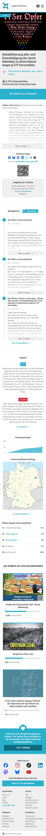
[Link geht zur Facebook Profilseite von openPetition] (6, 765)
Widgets (28, 797)
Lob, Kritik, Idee (8, 805)
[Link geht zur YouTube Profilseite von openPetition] (29, 772)
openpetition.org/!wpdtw (25, 161)
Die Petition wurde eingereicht (20, 220)
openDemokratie (31, 800)
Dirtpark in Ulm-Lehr (23, 654)
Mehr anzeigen (21, 146)
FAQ (26, 795)
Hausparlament (31, 803)
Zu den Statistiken (20, 514)
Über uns (5, 795)
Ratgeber (5, 816)
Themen (5, 824)
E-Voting (28, 805)
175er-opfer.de (11, 534)
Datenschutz (30, 821)
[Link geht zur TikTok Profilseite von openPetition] (29, 765)
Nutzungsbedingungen (34, 819)
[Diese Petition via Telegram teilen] (30, 158)
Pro (23, 364)
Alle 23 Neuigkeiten (20, 343)
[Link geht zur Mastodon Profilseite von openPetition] (6, 772)
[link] (42, 6)
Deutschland (26, 191)
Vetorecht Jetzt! (31, 808)
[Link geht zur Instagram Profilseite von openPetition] (17, 765)
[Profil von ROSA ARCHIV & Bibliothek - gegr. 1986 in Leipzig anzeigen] (4, 74)
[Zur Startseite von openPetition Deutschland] (14, 6)
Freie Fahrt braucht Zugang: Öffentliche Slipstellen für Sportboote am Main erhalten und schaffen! (23, 703)
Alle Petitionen (8, 819)
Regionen (6, 826)
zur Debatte (21, 427)
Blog (4, 800)
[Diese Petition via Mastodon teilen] (18, 158)
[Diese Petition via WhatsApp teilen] (27, 158)
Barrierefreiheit (31, 826)
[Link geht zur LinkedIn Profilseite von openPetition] (40, 765)
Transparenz (30, 816)
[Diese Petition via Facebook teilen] (9, 158)
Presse (4, 803)
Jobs (4, 797)
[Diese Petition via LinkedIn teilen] (22, 158)
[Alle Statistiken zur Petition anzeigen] (23, 509)
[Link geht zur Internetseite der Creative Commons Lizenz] (3, 834)
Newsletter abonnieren (23, 783)
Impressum (29, 824)
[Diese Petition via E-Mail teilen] (34, 158)
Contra (23, 399)
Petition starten (8, 821)
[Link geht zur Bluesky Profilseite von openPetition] (17, 772)
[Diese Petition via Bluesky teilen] (14, 158)
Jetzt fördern (23, 748)
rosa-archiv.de (11, 540)
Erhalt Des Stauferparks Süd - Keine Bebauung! (23, 606)
